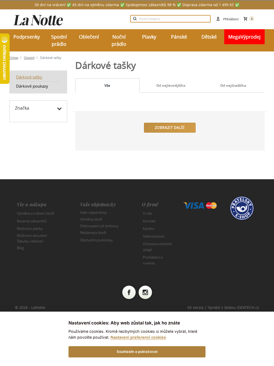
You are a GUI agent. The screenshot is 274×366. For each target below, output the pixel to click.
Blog (20, 247)
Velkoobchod (153, 236)
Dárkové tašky (29, 77)
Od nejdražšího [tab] (233, 85)
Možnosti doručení (32, 235)
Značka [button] (22, 108)
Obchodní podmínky (96, 240)
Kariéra (148, 228)
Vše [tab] (107, 85)
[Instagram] (145, 292)
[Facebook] (129, 292)
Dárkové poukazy (32, 86)
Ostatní (29, 57)
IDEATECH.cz (248, 307)
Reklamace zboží (93, 232)
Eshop (13, 57)
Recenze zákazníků (32, 221)
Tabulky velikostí (30, 241)
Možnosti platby (30, 228)
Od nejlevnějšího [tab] (170, 85)
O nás (147, 213)
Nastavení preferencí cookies (138, 337)
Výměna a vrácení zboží (35, 213)
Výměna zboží (91, 219)
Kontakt (149, 221)
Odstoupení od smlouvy (99, 225)
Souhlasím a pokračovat (137, 351)
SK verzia (195, 307)
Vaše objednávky (93, 212)
